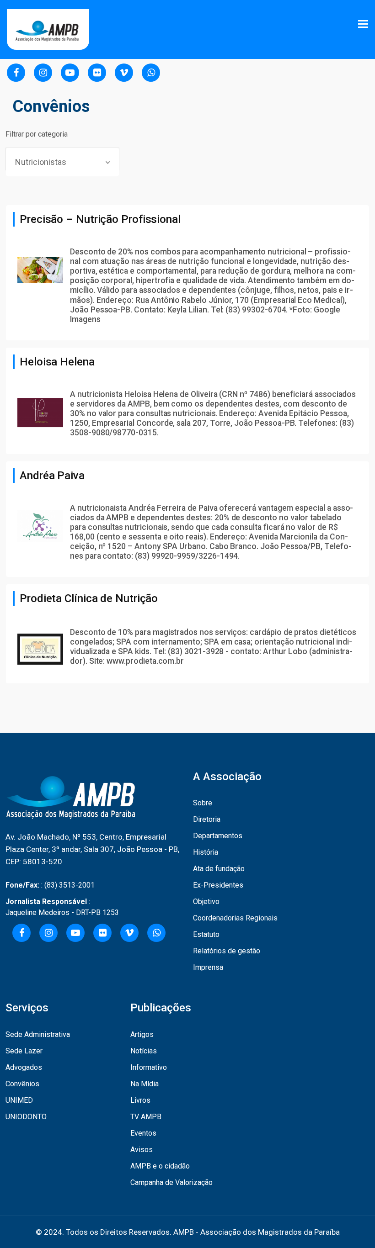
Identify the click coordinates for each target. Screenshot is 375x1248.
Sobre (202, 803)
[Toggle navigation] (364, 24)
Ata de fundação (219, 868)
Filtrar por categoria (36, 134)
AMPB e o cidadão (160, 1166)
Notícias (143, 1051)
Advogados (23, 1067)
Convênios (22, 1083)
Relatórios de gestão (226, 951)
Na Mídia (144, 1083)
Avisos (141, 1149)
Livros (140, 1100)
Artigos (142, 1034)
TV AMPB (145, 1116)
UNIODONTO (26, 1116)
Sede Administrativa (37, 1034)
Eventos (143, 1133)
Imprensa (208, 967)
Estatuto (206, 934)
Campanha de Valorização (171, 1182)
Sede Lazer (24, 1051)
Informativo (148, 1067)
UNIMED (19, 1100)
